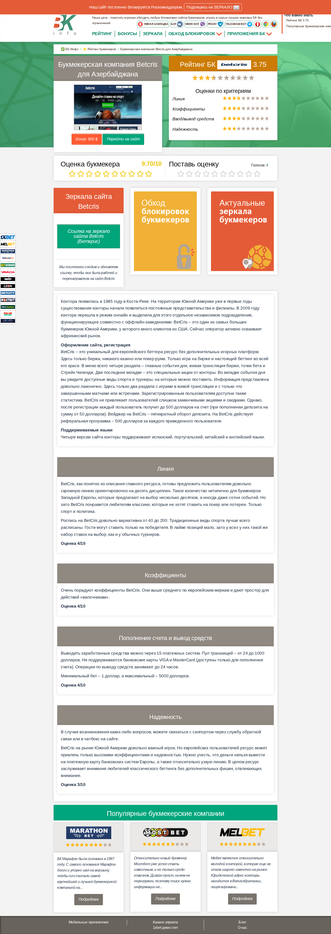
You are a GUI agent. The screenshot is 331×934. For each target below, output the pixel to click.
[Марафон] (8, 251)
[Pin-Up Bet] (8, 314)
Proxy (213, 24)
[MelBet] (8, 244)
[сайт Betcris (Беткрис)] (108, 107)
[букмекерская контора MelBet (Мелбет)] (242, 832)
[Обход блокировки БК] (165, 233)
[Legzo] (8, 321)
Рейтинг (102, 33)
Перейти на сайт (123, 139)
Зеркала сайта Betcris (89, 201)
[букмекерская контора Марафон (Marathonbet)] (88, 832)
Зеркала (153, 33)
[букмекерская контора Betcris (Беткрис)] (235, 64)
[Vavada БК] (8, 272)
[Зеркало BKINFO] (65, 25)
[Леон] (8, 286)
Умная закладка (155, 24)
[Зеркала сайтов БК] (242, 233)
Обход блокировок (191, 33)
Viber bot (192, 24)
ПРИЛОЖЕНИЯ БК (246, 33)
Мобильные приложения (89, 922)
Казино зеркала (165, 922)
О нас (242, 928)
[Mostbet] (8, 300)
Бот (174, 24)
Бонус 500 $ (86, 139)
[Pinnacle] (8, 258)
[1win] (8, 279)
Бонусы (127, 33)
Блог (242, 922)
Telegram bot (236, 24)
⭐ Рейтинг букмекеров (99, 49)
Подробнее (89, 899)
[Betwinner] (8, 265)
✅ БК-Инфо (69, 49)
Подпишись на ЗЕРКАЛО (209, 7)
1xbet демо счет (165, 928)
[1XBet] (8, 237)
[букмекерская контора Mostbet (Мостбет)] (165, 832)
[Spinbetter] (8, 307)
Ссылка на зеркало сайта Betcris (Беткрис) (89, 236)
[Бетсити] (8, 293)
